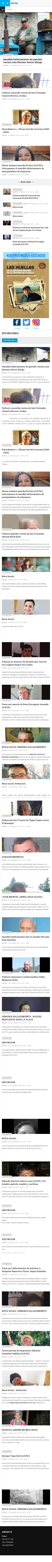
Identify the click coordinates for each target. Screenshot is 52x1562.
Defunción (9, 340)
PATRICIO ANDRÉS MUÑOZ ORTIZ (20, 1430)
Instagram (36, 328)
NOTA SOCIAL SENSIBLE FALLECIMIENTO (24, 747)
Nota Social (18, 207)
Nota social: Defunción (14, 783)
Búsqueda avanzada (13, 17)
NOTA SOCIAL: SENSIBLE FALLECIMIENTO (24, 1311)
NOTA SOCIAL (9, 1138)
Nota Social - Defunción (14, 1390)
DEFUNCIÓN (8, 1042)
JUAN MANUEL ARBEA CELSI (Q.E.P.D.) (22, 896)
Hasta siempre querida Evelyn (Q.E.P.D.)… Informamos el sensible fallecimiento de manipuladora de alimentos (23, 168)
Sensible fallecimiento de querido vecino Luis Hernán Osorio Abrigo (22, 61)
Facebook (17, 328)
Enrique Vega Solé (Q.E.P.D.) (16, 1456)
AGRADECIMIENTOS (12, 857)
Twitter (26, 328)
